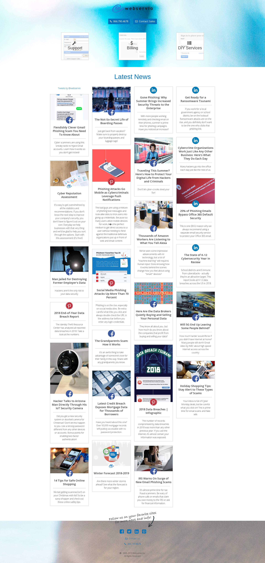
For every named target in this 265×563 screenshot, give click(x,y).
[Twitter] (130, 532)
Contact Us (134, 538)
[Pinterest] (145, 532)
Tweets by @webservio (69, 88)
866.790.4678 (120, 21)
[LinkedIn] (137, 532)
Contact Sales (147, 21)
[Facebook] (122, 532)
